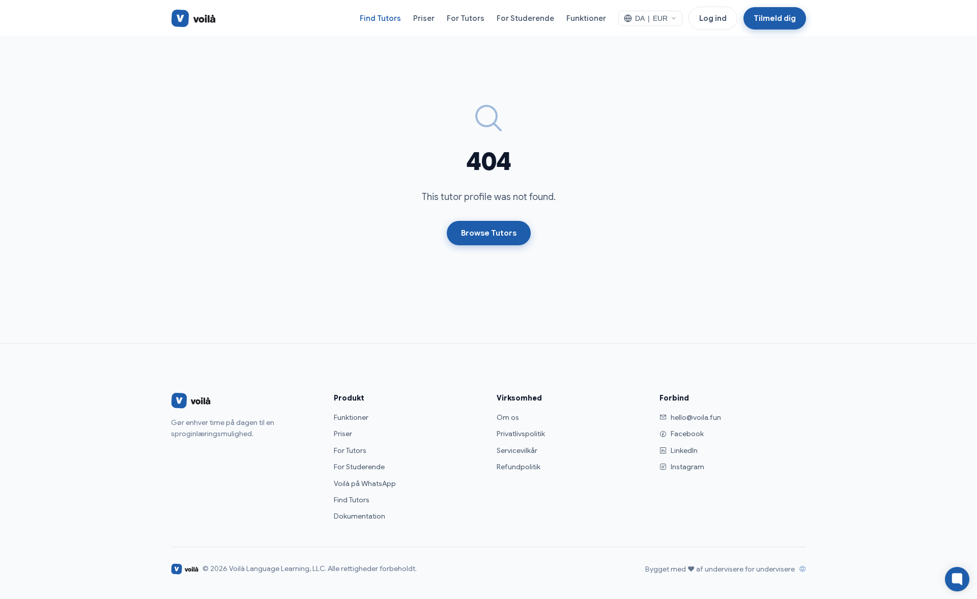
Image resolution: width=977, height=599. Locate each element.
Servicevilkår (517, 450)
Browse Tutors (488, 233)
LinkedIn (684, 450)
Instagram (687, 466)
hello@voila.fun (696, 417)
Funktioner (586, 18)
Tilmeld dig (775, 18)
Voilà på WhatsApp (365, 483)
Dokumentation (359, 516)
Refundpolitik (518, 466)
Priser (424, 18)
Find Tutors (380, 18)
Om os (508, 417)
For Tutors (465, 18)
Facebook (687, 433)
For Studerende (525, 18)
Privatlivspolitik (521, 433)
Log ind (713, 18)
